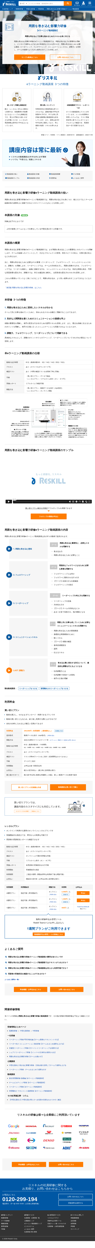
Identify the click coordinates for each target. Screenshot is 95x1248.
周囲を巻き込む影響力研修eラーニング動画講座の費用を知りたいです (35, 956)
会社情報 (73, 1221)
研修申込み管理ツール (54, 1221)
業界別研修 (4, 1226)
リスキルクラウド (53, 1218)
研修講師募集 (75, 1218)
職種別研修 (4, 1223)
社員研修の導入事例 (30, 1232)
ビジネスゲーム (29, 1226)
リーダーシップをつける (28, 688)
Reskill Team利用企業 (83, 907)
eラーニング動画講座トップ (33, 1223)
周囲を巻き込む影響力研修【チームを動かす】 (26, 1056)
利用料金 (53, 178)
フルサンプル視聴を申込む (48, 516)
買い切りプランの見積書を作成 (29, 787)
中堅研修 (36, 1031)
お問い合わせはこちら (65, 57)
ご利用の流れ (50, 735)
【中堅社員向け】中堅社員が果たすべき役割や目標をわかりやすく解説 (35, 1099)
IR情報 (73, 1226)
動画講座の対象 (34, 174)
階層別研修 (13, 1031)
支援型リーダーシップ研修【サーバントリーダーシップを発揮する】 (34, 1048)
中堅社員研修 (25, 1031)
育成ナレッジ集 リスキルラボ (57, 1223)
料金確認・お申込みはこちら (30, 989)
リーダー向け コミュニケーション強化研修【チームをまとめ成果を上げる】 (37, 1044)
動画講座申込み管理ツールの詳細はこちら (48, 934)
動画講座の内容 (34, 178)
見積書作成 (65, 894)
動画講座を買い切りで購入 (68, 787)
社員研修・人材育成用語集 (56, 1226)
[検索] (68, 3)
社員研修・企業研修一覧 (32, 1218)
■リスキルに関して (77, 1215)
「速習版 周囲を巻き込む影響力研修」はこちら (23, 287)
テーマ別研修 (5, 1221)
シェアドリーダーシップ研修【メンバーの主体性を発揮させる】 (32, 1052)
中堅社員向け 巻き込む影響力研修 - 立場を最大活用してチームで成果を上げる (37, 1065)
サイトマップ (75, 1229)
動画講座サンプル (13, 178)
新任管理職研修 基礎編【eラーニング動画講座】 (27, 1078)
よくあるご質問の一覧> (12, 979)
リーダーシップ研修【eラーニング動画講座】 (26, 1087)
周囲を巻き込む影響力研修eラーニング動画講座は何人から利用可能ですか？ (38, 968)
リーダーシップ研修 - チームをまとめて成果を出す (27, 1069)
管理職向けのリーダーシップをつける (54, 688)
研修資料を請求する (75, 1203)
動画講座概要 (55, 174)
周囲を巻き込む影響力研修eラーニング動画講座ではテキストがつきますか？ (38, 962)
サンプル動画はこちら (30, 57)
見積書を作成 (59, 731)
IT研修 (3, 1229)
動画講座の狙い (12, 174)
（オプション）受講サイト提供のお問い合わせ (62, 740)
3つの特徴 (76, 174)
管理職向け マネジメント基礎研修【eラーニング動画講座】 (31, 1091)
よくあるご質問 (78, 178)
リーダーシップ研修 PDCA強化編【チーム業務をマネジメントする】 (34, 1039)
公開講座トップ (29, 1221)
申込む (83, 893)
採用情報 (73, 1223)
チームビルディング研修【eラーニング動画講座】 (27, 1082)
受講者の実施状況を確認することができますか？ (27, 973)
